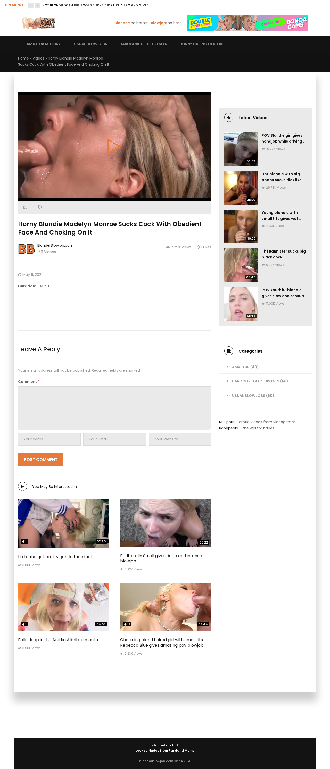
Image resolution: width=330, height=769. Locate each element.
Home (23, 58)
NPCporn (227, 421)
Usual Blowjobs (248, 395)
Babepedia (228, 428)
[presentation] (31, 5)
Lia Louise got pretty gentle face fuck (55, 557)
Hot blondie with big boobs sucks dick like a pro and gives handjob (283, 180)
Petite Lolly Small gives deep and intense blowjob (161, 558)
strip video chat (165, 745)
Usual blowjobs (90, 43)
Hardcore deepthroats (143, 43)
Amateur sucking (44, 43)
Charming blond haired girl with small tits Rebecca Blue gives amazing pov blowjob (161, 642)
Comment (29, 381)
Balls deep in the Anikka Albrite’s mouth (58, 640)
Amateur (241, 367)
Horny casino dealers (201, 43)
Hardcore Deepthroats (255, 381)
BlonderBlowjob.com (55, 245)
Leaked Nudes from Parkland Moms (165, 750)
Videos (38, 58)
